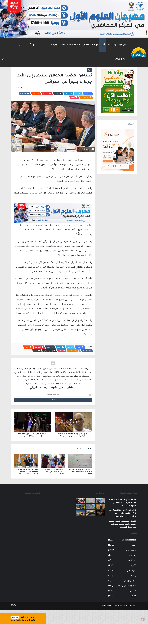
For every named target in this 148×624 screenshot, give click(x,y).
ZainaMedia (105, 605)
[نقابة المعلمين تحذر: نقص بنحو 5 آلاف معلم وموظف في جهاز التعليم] (53, 461)
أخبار (103, 45)
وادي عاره (112, 45)
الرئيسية (123, 45)
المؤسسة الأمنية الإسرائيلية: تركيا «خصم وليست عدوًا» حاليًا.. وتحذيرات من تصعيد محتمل (26, 472)
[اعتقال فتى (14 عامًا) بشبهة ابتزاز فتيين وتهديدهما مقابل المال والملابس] (80, 461)
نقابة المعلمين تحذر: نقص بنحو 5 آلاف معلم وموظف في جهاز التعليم (53, 472)
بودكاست (131, 560)
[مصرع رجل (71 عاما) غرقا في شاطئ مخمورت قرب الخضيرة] (80, 513)
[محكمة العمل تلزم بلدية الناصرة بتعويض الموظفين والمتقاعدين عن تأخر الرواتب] (90, 506)
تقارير (133, 566)
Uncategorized (129, 540)
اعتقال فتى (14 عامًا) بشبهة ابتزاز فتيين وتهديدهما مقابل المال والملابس (80, 472)
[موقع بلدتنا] (138, 52)
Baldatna (118, 605)
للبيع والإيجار (121, 59)
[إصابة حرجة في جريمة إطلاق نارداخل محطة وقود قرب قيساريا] (80, 506)
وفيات (54, 45)
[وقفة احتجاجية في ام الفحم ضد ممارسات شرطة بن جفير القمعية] (100, 500)
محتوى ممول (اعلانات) (70, 45)
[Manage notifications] (143, 619)
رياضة (95, 45)
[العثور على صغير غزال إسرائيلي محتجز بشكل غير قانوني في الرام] (100, 513)
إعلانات (132, 555)
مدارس (86, 45)
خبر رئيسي (131, 571)
